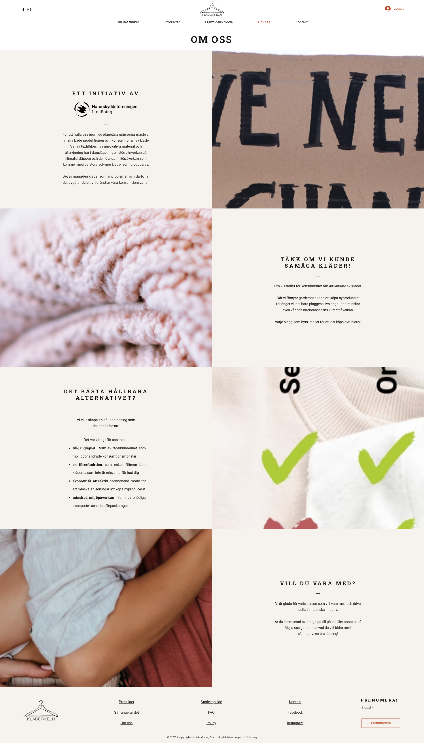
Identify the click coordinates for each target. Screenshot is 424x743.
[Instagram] (29, 9)
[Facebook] (23, 9)
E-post (366, 707)
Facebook (295, 712)
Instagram (295, 723)
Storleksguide (211, 702)
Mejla (289, 628)
